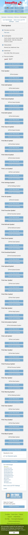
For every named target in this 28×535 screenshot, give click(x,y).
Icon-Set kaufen (14, 67)
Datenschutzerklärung (14, 521)
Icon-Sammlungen (7, 20)
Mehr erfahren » (21, 530)
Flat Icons (6, 32)
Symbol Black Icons (8, 472)
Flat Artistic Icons (8, 468)
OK (14, 532)
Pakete (9, 11)
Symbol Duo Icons (8, 471)
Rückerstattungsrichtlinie (13, 523)
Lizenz (17, 21)
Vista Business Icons (9, 475)
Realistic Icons (7, 479)
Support (19, 11)
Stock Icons (14, 514)
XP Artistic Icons (8, 482)
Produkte (19, 8)
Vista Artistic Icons (8, 474)
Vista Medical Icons (8, 477)
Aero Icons (6, 478)
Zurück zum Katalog (14, 81)
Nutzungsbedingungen (17, 519)
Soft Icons (6, 481)
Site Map (7, 519)
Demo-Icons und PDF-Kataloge (11, 485)
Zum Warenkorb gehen (11, 456)
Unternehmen (16, 516)
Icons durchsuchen (14, 64)
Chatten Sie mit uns (14, 506)
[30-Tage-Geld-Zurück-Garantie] (14, 495)
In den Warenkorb (14, 78)
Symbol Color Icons (8, 469)
